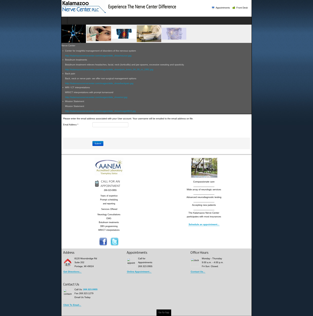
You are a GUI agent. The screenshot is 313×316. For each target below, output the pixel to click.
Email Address (9, 124)
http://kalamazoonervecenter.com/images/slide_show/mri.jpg (35, 97)
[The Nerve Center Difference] (58, 7)
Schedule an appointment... (234, 224)
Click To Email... (11, 305)
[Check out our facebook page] (73, 241)
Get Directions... (11, 271)
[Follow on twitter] (84, 241)
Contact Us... (220, 271)
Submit (36, 143)
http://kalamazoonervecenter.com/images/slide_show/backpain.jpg (38, 83)
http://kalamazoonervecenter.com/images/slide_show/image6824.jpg (39, 111)
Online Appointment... (120, 271)
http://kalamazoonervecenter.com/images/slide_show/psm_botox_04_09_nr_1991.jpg (48, 69)
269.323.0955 (29, 289)
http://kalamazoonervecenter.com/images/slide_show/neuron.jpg (37, 55)
